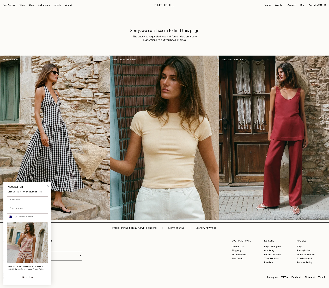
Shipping (236, 251)
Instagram (272, 277)
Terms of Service (306, 255)
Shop (22, 5)
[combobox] (12, 217)
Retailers (268, 263)
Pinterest (310, 277)
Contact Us (238, 247)
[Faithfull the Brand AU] (164, 5)
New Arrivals (9, 5)
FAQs (299, 247)
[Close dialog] (48, 186)
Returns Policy (239, 255)
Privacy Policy (303, 251)
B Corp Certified (272, 255)
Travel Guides (271, 259)
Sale (31, 5)
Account (292, 5)
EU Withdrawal (304, 259)
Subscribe (27, 277)
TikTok (284, 277)
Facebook (296, 277)
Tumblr (321, 277)
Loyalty (57, 5)
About (68, 5)
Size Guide (237, 259)
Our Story (269, 251)
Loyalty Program (272, 247)
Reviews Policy (304, 263)
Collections (44, 5)
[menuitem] (9, 5)
